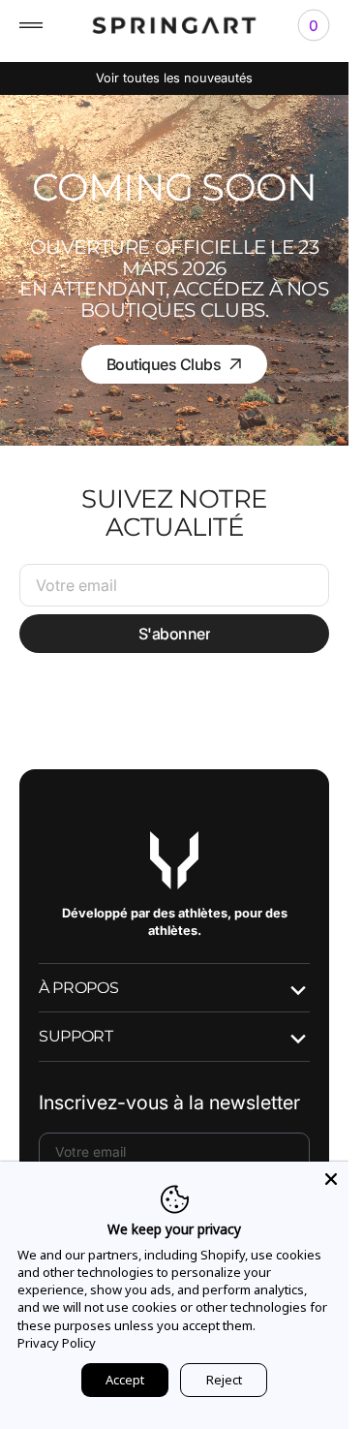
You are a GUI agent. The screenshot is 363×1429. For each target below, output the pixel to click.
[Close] (331, 1179)
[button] (31, 25)
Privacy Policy (56, 1342)
